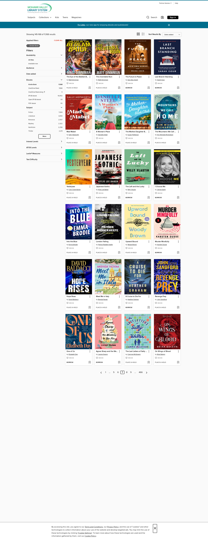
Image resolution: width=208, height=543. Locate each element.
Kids (57, 17)
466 (141, 372)
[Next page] (146, 372)
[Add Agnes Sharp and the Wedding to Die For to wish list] (119, 362)
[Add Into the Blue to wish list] (89, 252)
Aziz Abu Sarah (133, 80)
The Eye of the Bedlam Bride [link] (78, 77)
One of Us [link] (71, 351)
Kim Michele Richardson (165, 135)
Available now (33, 64)
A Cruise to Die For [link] (133, 296)
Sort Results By (155, 34)
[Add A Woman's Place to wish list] (119, 142)
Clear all (58, 40)
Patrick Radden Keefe (105, 245)
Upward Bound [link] (132, 242)
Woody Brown (132, 245)
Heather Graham (133, 300)
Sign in (173, 17)
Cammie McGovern (134, 354)
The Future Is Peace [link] (134, 77)
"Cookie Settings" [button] (85, 533)
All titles (31, 60)
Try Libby (81, 25)
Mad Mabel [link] (71, 132)
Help (176, 3)
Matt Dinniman (74, 80)
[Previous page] (101, 372)
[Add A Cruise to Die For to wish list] (148, 307)
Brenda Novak (103, 300)
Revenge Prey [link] (160, 296)
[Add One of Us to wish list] (89, 362)
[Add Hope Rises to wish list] (89, 307)
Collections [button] (44, 17)
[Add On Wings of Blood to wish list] (178, 362)
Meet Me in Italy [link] (102, 296)
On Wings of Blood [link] (163, 351)
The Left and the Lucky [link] (135, 187)
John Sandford (162, 300)
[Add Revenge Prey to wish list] (178, 307)
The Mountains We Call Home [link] (166, 132)
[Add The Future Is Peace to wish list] (148, 88)
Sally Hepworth (74, 135)
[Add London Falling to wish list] (119, 252)
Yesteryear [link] (71, 187)
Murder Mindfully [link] (162, 242)
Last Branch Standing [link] (164, 77)
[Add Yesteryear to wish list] (89, 197)
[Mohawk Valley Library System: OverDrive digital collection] (39, 8)
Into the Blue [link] (72, 242)
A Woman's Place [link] (103, 132)
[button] (165, 3)
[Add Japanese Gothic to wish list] (119, 197)
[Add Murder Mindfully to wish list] (178, 252)
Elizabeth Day (73, 354)
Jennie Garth (161, 190)
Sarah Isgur (161, 80)
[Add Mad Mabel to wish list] (89, 142)
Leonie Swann (103, 354)
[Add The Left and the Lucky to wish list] (148, 197)
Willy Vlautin (132, 190)
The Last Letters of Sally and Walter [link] (137, 351)
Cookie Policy (90, 536)
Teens (65, 17)
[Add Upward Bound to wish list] (148, 252)
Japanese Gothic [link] (103, 187)
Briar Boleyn (161, 354)
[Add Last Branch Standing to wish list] (178, 88)
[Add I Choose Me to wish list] (178, 197)
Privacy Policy (113, 527)
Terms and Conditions (94, 527)
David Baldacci (73, 300)
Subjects (31, 17)
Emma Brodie (73, 245)
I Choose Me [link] (160, 187)
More (44, 136)
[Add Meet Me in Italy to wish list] (119, 307)
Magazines (76, 17)
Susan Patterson (133, 135)
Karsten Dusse (162, 245)
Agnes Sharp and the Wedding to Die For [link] (107, 351)
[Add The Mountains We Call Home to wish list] (178, 142)
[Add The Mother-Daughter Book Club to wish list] (148, 142)
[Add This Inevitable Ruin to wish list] (119, 88)
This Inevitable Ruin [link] (104, 77)
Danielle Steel (102, 135)
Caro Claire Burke (75, 190)
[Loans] (162, 18)
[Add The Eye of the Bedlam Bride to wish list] (89, 88)
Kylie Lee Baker (103, 190)
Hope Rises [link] (71, 296)
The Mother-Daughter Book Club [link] (137, 132)
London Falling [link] (102, 242)
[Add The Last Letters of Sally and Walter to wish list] (148, 362)
